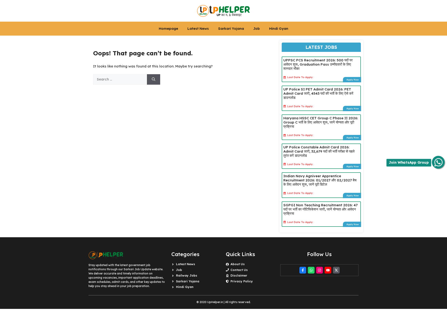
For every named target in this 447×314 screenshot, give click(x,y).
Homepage (168, 28)
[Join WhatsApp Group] (438, 162)
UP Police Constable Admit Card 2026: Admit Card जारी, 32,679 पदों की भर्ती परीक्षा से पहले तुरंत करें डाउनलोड (319, 151)
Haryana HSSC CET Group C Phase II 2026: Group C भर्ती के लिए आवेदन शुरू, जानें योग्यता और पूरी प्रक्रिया (320, 122)
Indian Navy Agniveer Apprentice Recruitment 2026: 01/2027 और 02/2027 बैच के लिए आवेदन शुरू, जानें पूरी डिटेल (319, 180)
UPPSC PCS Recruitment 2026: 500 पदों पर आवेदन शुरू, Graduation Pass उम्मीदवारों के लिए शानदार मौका (318, 64)
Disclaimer (238, 275)
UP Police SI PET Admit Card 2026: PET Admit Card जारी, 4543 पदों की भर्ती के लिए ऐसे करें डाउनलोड (318, 93)
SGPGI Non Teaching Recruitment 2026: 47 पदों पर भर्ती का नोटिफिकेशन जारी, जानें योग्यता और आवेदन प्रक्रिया (320, 209)
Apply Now (352, 79)
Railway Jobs (186, 275)
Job (256, 28)
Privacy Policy (241, 281)
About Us (237, 264)
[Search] (153, 79)
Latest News (198, 28)
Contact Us (239, 270)
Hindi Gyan (278, 28)
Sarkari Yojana (231, 28)
